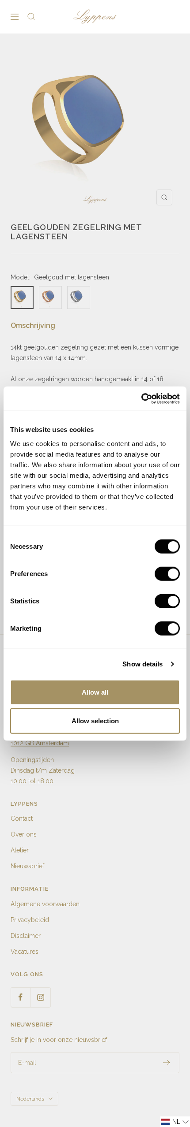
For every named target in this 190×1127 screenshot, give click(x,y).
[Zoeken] (31, 17)
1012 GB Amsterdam (40, 743)
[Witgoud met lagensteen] (78, 297)
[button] (175, 1121)
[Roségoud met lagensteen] (50, 297)
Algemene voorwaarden (45, 904)
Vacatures (24, 951)
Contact (22, 818)
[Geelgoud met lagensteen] (22, 297)
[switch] (167, 573)
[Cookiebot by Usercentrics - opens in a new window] (141, 398)
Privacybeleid (30, 919)
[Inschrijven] (167, 1063)
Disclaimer (26, 935)
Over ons (24, 834)
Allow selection (95, 721)
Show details (142, 664)
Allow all (95, 692)
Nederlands (30, 1099)
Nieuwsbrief (27, 866)
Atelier (20, 850)
